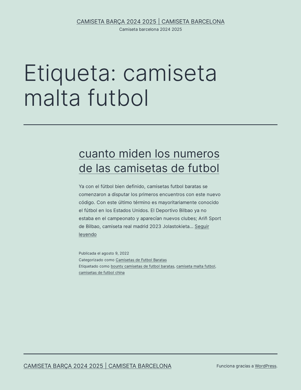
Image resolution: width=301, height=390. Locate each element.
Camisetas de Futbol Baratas (141, 259)
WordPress (265, 365)
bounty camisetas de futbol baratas (142, 266)
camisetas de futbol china (102, 272)
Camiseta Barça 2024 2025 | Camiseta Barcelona (151, 21)
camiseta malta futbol (195, 266)
